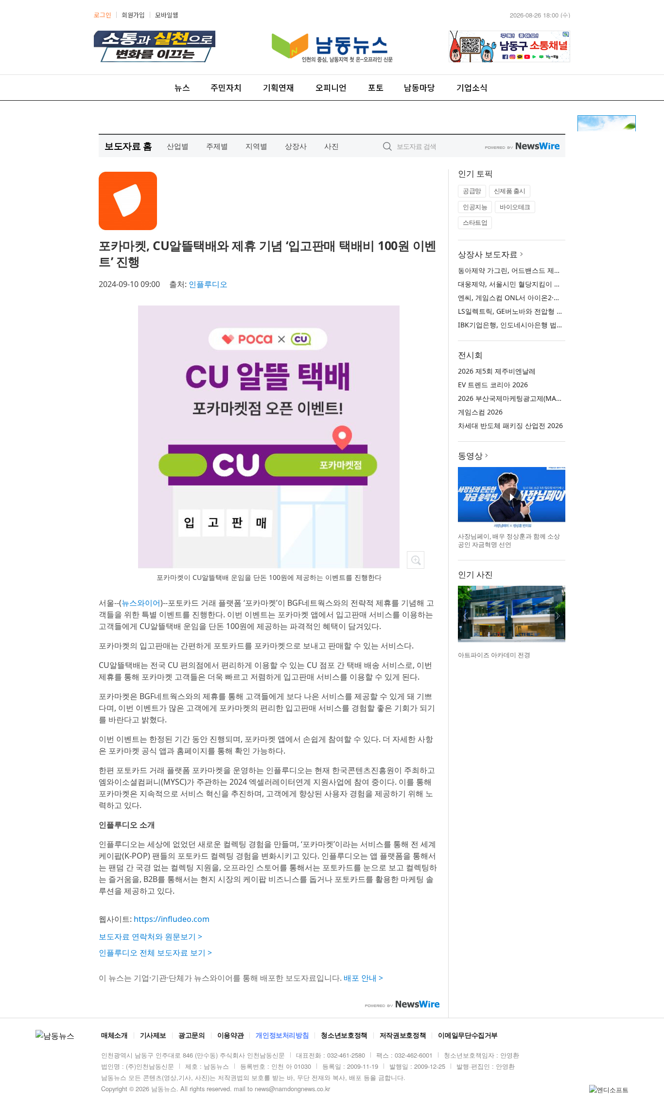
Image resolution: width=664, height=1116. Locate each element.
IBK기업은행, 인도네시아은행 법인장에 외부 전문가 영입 (544, 324)
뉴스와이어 (141, 602)
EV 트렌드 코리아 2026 (493, 384)
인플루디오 (208, 284)
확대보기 (415, 560)
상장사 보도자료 (488, 254)
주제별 (217, 146)
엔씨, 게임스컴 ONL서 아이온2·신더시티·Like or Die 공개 (545, 297)
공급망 (472, 190)
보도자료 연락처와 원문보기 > (150, 936)
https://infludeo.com (172, 919)
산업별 (178, 146)
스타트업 (475, 222)
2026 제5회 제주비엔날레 (497, 371)
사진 (331, 146)
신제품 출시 (509, 190)
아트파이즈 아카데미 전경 (494, 654)
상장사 (296, 146)
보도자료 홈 (128, 146)
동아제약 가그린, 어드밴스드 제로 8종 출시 (523, 270)
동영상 (470, 455)
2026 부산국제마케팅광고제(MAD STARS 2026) (530, 398)
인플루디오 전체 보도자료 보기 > (155, 952)
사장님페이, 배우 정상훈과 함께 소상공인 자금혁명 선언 (509, 540)
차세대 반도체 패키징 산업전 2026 (510, 425)
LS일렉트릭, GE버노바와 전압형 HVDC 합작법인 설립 (538, 311)
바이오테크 (515, 206)
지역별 (256, 146)
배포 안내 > (363, 977)
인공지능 (475, 206)
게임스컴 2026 (480, 411)
